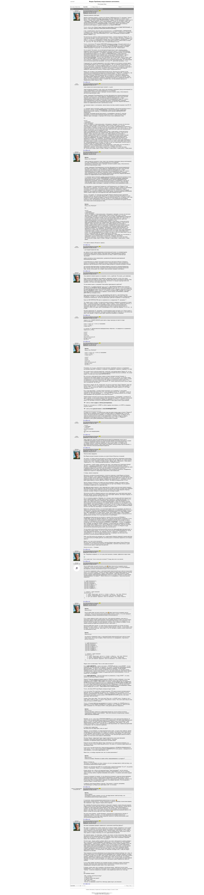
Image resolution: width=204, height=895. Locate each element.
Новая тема (77, 6)
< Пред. (93, 6)
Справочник (97, 889)
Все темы (72, 6)
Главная (87, 889)
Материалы (92, 889)
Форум (109, 889)
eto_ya (76, 562)
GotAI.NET (72, 1)
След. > (97, 6)
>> (99, 6)
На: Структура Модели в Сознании (90, 10)
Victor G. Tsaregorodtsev (76, 788)
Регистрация (100, 4)
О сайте (116, 889)
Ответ (85, 82)
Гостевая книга (104, 889)
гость (76, 83)
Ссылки (112, 889)
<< (91, 6)
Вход (105, 4)
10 (84, 885)
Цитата (88, 82)
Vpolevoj (76, 10)
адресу (110, 892)
